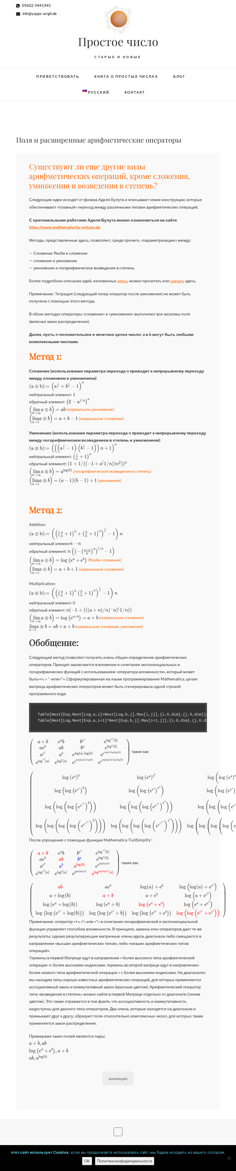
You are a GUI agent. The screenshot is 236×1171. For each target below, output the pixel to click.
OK (87, 1161)
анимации (118, 1078)
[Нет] (229, 1158)
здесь (122, 280)
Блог (179, 76)
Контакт (135, 92)
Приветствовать (57, 76)
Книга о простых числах (126, 76)
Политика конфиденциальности (124, 1161)
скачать (177, 280)
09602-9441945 (36, 5)
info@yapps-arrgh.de (39, 13)
